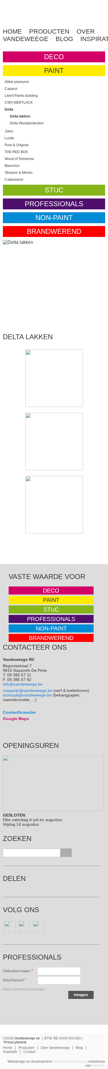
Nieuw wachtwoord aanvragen (24, 989)
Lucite (9, 138)
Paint (54, 70)
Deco (54, 57)
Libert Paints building (21, 96)
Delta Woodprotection (27, 123)
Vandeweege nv (27, 1038)
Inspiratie (10, 1052)
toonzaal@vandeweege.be (27, 695)
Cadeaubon (14, 179)
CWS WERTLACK (19, 103)
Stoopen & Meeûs (19, 173)
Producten (49, 31)
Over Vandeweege (55, 1048)
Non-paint (54, 217)
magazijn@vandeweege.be (27, 690)
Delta (9, 109)
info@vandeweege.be (23, 684)
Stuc (54, 190)
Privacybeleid (15, 1042)
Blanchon (12, 166)
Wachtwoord (14, 980)
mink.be (98, 1066)
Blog (64, 39)
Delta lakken (20, 116)
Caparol (11, 89)
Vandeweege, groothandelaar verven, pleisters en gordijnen (29, 18)
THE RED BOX (16, 152)
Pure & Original (17, 145)
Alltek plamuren (17, 82)
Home (12, 31)
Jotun (9, 131)
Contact (29, 1052)
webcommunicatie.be (70, 1062)
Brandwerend (54, 231)
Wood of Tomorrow (19, 159)
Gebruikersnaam (18, 971)
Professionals (54, 204)
